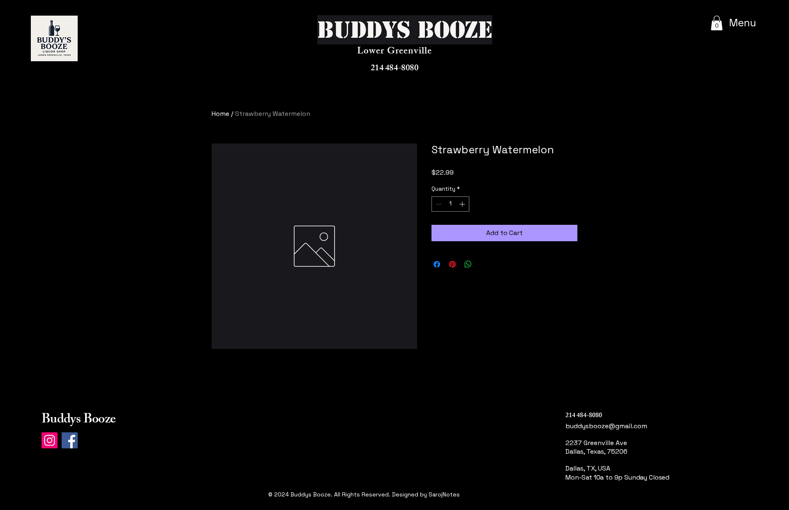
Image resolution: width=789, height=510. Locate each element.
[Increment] (463, 204)
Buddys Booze (78, 420)
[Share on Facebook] (437, 264)
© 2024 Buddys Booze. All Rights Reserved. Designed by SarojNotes (364, 494)
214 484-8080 (394, 68)
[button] (717, 23)
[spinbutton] (450, 204)
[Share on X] (484, 264)
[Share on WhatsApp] (468, 264)
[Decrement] (438, 204)
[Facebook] (70, 440)
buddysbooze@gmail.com (606, 426)
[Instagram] (50, 440)
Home (220, 113)
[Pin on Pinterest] (452, 264)
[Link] (597, 504)
